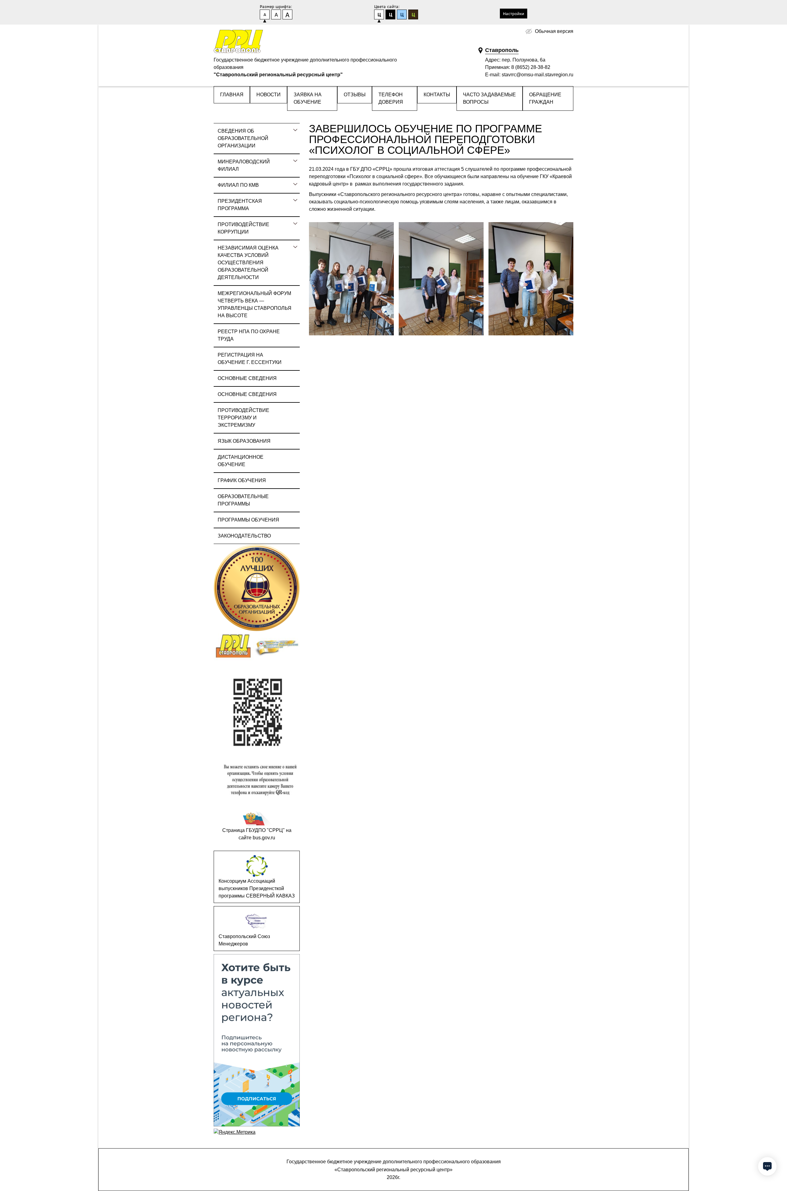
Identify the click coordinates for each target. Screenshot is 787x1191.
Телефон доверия (390, 98)
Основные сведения (247, 378)
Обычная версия (554, 31)
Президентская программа (240, 204)
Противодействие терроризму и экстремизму (243, 418)
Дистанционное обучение (240, 460)
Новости (268, 94)
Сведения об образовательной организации (243, 138)
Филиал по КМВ (238, 185)
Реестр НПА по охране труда (249, 335)
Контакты (437, 94)
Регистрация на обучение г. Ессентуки (250, 358)
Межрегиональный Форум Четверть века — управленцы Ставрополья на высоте (254, 304)
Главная (231, 94)
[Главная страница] (238, 41)
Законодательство (244, 535)
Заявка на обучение (308, 98)
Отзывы (355, 94)
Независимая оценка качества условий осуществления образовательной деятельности (248, 262)
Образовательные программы (243, 500)
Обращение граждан (545, 98)
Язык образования (244, 441)
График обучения (242, 480)
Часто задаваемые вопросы (489, 98)
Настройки (513, 13)
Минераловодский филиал (244, 165)
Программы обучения (248, 519)
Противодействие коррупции (243, 228)
